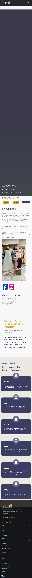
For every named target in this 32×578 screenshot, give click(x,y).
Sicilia (3, 573)
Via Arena (8, 213)
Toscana (4, 571)
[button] (16, 332)
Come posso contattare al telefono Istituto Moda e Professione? (15, 343)
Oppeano (17, 213)
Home (4, 197)
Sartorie (10, 197)
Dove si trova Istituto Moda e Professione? (13, 331)
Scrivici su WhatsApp (10, 517)
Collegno (16, 543)
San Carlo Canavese (16, 533)
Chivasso (16, 530)
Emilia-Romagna (6, 566)
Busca (16, 538)
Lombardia (4, 555)
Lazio (3, 558)
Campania (4, 563)
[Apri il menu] (28, 2)
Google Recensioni (19, 217)
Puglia (3, 576)
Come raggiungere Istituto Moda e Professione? (15, 348)
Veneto (16, 197)
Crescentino (16, 546)
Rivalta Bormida (16, 548)
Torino (16, 525)
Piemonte (4, 568)
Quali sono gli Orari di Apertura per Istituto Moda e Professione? (15, 338)
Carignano (16, 535)
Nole (16, 528)
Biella (16, 540)
